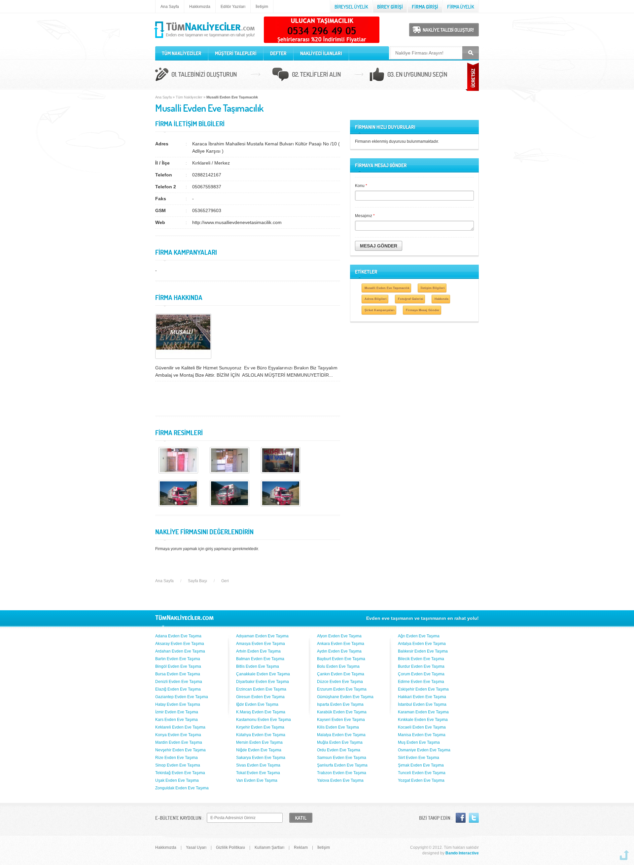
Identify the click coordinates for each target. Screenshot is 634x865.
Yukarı (624, 855)
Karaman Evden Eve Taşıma (423, 712)
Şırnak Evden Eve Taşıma (421, 765)
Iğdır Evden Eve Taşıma (257, 704)
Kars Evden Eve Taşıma (176, 719)
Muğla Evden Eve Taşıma (340, 742)
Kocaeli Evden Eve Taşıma (422, 727)
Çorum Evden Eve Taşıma (421, 674)
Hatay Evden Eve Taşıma (177, 704)
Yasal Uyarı (196, 847)
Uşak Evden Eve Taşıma (177, 780)
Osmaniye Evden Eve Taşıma (424, 750)
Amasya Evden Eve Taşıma (260, 643)
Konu (361, 185)
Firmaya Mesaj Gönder (423, 310)
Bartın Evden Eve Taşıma (177, 659)
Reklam (301, 847)
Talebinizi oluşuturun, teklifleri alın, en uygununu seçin (317, 75)
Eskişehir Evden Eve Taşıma (423, 689)
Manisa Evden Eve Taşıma (421, 735)
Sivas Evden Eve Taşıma (258, 765)
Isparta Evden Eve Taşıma (340, 704)
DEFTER (278, 53)
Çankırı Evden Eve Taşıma (340, 674)
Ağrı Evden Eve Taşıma (419, 636)
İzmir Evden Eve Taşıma (176, 712)
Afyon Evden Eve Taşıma (339, 636)
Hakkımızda (199, 6)
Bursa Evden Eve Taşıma (177, 674)
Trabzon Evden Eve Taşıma (341, 773)
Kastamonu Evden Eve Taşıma (263, 719)
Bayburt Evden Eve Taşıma (341, 659)
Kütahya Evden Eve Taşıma (260, 735)
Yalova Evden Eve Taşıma (340, 780)
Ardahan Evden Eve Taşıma (180, 651)
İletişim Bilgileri (433, 288)
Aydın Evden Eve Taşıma (339, 651)
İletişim (262, 6)
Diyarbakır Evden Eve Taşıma (262, 681)
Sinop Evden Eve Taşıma (177, 765)
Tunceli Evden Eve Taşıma (421, 773)
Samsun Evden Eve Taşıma (341, 757)
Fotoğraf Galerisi (410, 299)
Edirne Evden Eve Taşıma (421, 681)
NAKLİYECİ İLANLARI (321, 53)
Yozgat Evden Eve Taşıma (421, 780)
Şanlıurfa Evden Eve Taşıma (342, 765)
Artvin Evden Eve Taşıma (258, 651)
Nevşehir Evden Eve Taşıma (180, 750)
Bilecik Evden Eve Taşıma (421, 659)
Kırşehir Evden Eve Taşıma (260, 727)
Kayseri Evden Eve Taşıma (341, 719)
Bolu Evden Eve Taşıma (338, 666)
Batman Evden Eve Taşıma (260, 659)
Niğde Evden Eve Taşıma (258, 750)
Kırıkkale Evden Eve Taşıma (423, 719)
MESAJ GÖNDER (378, 245)
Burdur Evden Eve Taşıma (421, 666)
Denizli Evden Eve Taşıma (178, 681)
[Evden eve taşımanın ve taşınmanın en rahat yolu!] (205, 38)
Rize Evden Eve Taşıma (176, 757)
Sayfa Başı (197, 581)
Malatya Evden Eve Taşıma (341, 735)
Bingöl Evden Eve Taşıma (178, 666)
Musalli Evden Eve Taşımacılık (387, 288)
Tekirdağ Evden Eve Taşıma (180, 773)
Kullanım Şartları (269, 847)
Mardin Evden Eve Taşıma (178, 742)
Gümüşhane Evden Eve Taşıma (345, 697)
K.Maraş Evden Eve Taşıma (260, 712)
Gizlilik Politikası (230, 847)
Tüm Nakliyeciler (189, 97)
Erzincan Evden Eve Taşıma (261, 689)
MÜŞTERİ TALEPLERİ (236, 53)
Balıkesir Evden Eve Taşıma (423, 651)
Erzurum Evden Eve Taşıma (342, 689)
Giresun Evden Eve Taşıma (260, 697)
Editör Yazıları (233, 6)
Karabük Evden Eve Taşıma (342, 712)
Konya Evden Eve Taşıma (178, 735)
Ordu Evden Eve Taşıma (338, 750)
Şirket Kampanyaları (380, 310)
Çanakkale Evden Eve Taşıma (263, 674)
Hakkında (441, 299)
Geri (225, 581)
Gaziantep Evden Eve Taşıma (181, 697)
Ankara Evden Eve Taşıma (340, 643)
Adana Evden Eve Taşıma (178, 636)
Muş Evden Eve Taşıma (419, 742)
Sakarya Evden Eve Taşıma (260, 757)
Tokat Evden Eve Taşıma (258, 773)
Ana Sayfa (169, 6)
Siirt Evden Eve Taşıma (418, 757)
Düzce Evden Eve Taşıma (340, 681)
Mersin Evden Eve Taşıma (259, 742)
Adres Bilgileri (376, 299)
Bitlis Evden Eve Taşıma (257, 666)
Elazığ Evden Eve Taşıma (178, 689)
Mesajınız (365, 215)
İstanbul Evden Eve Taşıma (422, 704)
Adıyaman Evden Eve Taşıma (262, 636)
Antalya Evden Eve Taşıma (422, 643)
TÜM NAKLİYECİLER (181, 53)
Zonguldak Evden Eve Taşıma (182, 788)
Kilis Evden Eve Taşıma (338, 727)
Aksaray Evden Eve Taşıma (179, 643)
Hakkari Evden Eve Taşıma (422, 697)
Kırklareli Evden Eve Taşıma (180, 727)
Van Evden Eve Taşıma (256, 780)
